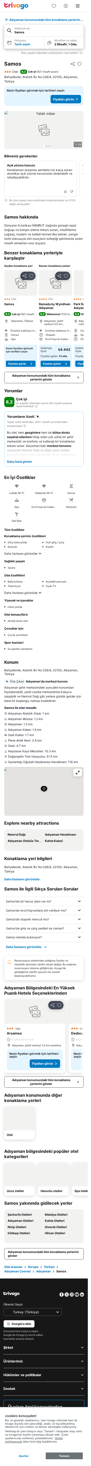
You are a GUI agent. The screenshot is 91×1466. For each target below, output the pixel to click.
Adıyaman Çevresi (17, 1271)
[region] (44, 130)
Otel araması (13, 1267)
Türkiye (49, 1267)
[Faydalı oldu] (65, 191)
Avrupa (33, 1267)
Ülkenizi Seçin (13, 1304)
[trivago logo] (16, 6)
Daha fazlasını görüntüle (20, 553)
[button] (44, 31)
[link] (54, 6)
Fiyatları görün (63, 99)
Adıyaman (43, 1271)
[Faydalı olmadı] (71, 191)
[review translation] (36, 406)
